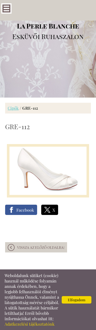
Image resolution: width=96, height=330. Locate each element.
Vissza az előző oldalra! (41, 247)
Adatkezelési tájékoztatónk (30, 324)
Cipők (13, 108)
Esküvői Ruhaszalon (48, 31)
